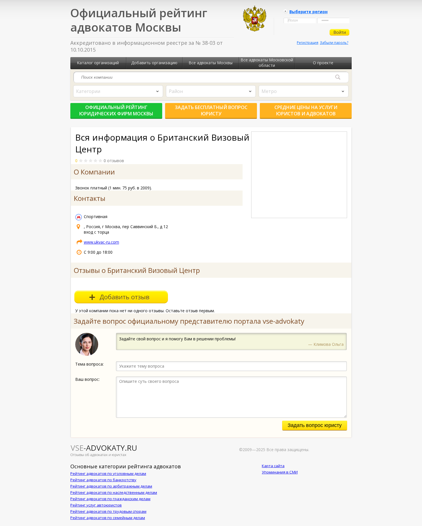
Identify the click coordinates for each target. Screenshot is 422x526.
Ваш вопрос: (87, 379)
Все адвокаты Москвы (211, 62)
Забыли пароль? (334, 42)
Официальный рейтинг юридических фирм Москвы (116, 110)
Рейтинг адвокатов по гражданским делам (110, 498)
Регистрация (307, 42)
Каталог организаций (98, 62)
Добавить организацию (154, 62)
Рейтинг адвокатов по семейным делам (107, 517)
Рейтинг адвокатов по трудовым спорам (108, 511)
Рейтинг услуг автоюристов (96, 505)
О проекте (323, 62)
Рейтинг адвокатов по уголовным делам (108, 473)
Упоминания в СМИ (280, 472)
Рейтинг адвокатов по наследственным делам (113, 492)
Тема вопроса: (89, 364)
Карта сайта (273, 465)
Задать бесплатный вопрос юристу (211, 110)
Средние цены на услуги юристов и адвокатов (305, 110)
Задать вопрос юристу (315, 425)
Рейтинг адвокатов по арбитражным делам (111, 486)
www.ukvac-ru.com (101, 242)
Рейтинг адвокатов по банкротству (103, 479)
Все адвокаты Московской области (267, 62)
